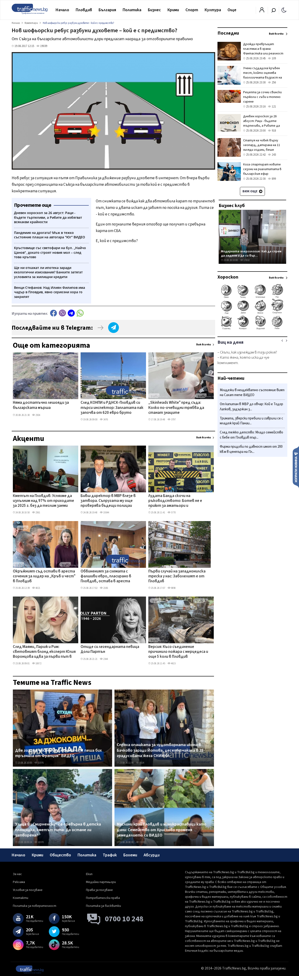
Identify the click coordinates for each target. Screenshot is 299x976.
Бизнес (154, 10)
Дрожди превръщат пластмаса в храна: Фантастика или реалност (263, 49)
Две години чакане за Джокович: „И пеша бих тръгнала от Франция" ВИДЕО (58, 753)
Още (232, 10)
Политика (132, 10)
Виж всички (203, 344)
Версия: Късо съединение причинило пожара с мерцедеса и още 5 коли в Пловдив (178, 652)
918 (273, 131)
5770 (173, 512)
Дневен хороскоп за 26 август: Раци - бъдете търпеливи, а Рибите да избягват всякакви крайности (261, 125)
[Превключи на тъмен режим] (283, 9)
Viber (62, 313)
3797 (173, 419)
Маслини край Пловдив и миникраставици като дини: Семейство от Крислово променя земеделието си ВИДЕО (161, 830)
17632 (246, 260)
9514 (141, 763)
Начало (62, 10)
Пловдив (84, 10)
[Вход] (262, 11)
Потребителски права (103, 898)
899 (273, 179)
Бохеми (130, 855)
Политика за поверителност (34, 906)
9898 (173, 588)
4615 (173, 663)
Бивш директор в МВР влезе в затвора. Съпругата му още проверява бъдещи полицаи (108, 501)
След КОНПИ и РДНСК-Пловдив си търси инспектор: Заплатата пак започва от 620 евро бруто (112, 407)
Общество (60, 855)
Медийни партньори (101, 882)
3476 (105, 419)
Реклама (19, 882)
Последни (228, 33)
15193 (142, 842)
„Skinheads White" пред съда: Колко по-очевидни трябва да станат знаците (176, 407)
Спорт (191, 10)
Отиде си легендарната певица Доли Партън (110, 649)
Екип (89, 874)
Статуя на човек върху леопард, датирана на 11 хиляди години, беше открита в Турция (261, 147)
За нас (17, 874)
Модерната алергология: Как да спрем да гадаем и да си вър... (251, 253)
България (107, 10)
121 (273, 106)
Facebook (53, 313)
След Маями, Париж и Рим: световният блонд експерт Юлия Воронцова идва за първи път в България (44, 652)
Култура (213, 10)
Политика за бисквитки (103, 906)
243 (273, 155)
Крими (173, 10)
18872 (38, 663)
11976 (40, 763)
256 (273, 82)
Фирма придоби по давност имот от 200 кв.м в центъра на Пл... (251, 449)
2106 (105, 588)
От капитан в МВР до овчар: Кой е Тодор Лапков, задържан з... (251, 407)
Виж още (250, 191)
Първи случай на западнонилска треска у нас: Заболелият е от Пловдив (177, 576)
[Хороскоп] (252, 329)
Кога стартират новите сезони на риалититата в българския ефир (262, 169)
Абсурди (152, 855)
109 (273, 58)
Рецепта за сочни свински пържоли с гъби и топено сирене (262, 97)
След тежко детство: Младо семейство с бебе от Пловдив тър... (251, 435)
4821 (37, 588)
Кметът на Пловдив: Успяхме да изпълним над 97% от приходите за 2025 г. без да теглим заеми (43, 501)
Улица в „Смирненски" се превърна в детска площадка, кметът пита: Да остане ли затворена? (58, 830)
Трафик (110, 855)
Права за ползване (99, 890)
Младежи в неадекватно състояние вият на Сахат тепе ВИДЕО (252, 393)
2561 (37, 512)
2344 (105, 659)
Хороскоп (227, 277)
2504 (37, 415)
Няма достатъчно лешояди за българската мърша (41, 405)
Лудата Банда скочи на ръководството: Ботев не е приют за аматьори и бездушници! (175, 501)
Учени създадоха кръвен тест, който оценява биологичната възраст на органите (262, 75)
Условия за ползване (28, 890)
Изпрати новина (296, 467)
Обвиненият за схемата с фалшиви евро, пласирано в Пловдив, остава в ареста (106, 576)
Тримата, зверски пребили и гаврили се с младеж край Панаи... (251, 421)
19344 (106, 512)
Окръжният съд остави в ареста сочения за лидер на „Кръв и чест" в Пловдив (44, 576)
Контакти (20, 898)
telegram (71, 313)
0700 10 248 (124, 919)
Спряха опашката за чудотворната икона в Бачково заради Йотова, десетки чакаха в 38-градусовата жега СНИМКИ (161, 750)
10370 (40, 842)
